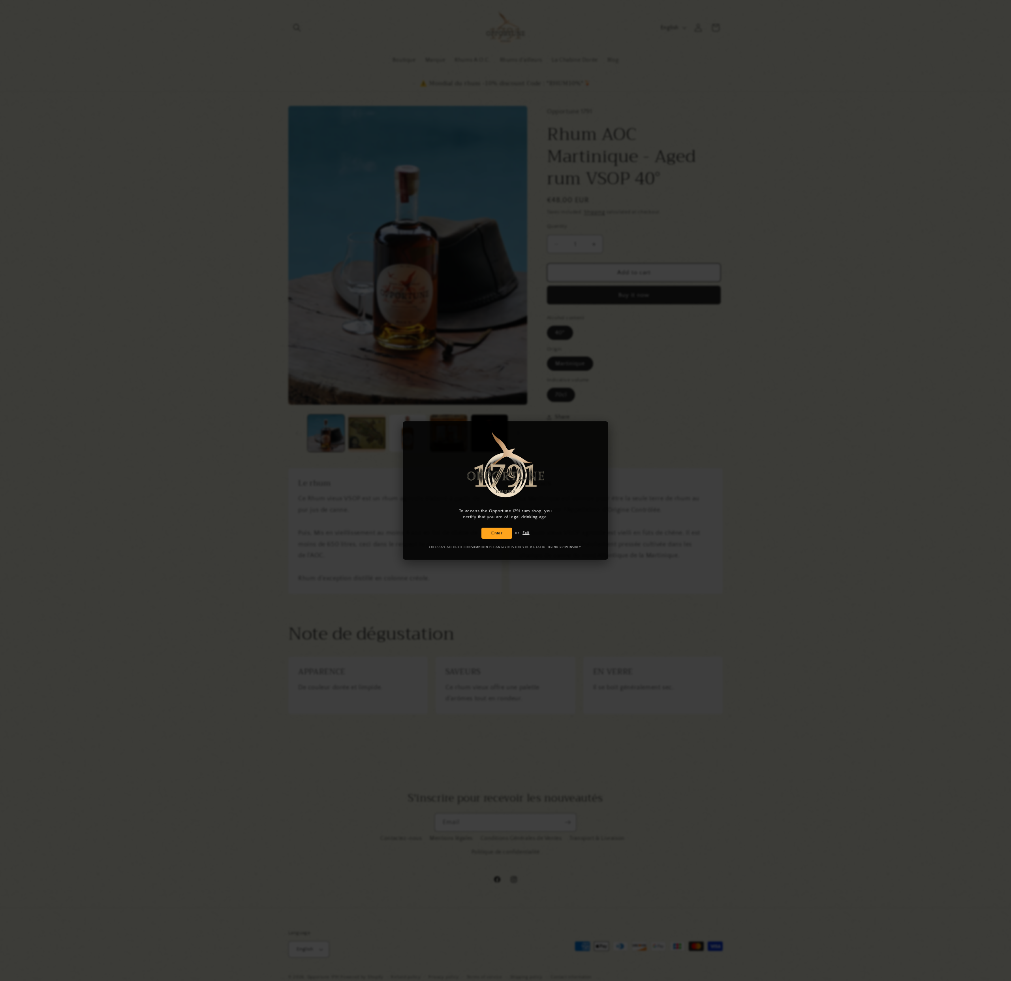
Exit (525, 533)
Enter (496, 533)
